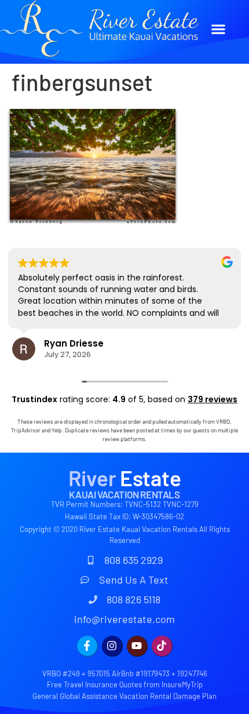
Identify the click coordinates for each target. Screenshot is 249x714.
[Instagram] (112, 646)
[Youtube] (137, 646)
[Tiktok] (162, 646)
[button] (218, 29)
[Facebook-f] (87, 646)
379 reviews (212, 399)
